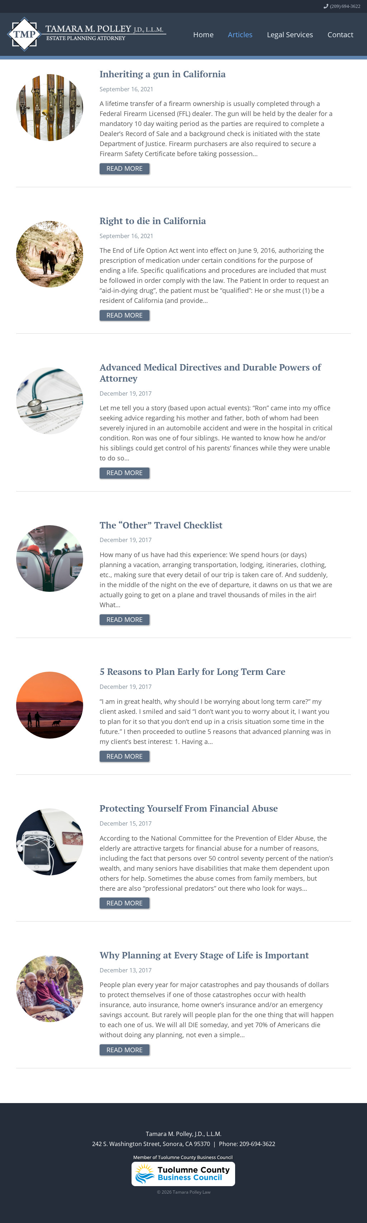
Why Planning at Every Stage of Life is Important (204, 955)
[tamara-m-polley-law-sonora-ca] (86, 34)
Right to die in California (153, 221)
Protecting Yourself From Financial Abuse (189, 808)
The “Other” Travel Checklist (161, 525)
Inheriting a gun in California (163, 74)
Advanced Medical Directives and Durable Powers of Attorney (210, 372)
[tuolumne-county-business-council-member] (183, 1170)
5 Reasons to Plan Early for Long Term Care (192, 671)
